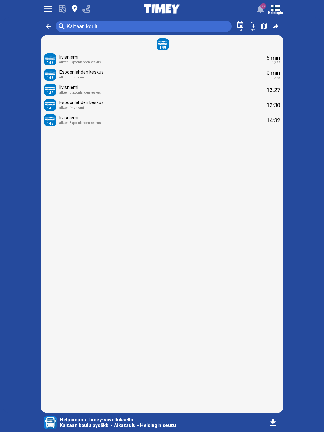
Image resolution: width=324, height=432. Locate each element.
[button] (48, 26)
